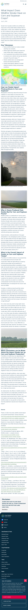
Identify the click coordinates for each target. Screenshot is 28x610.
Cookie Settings (7, 601)
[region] (14, 594)
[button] (3, 516)
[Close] (25, 580)
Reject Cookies (7, 605)
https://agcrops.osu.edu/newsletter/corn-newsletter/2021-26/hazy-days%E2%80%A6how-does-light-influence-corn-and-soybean (14, 489)
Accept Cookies (7, 597)
